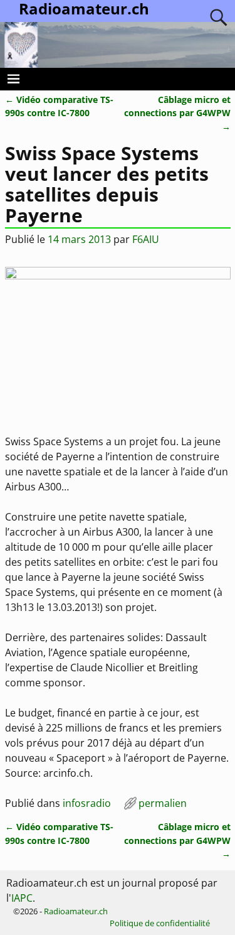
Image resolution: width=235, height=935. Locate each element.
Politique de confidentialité (160, 923)
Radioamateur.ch (76, 911)
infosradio (87, 803)
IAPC (22, 898)
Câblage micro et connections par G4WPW (177, 113)
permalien (162, 803)
